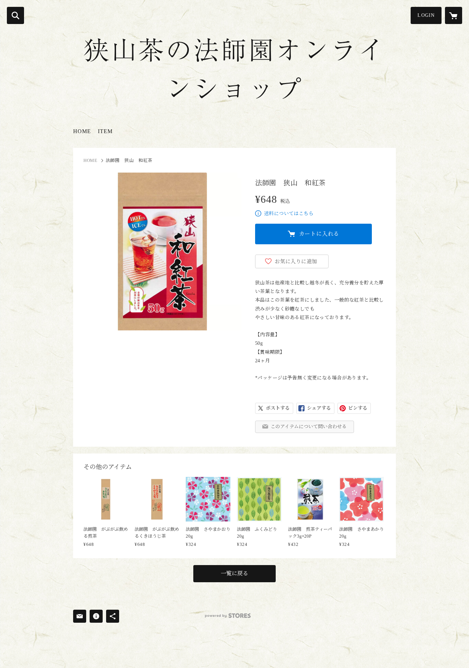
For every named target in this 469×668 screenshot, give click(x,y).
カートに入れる (319, 234)
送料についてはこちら (288, 213)
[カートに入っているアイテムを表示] (453, 15)
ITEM (105, 131)
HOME (82, 131)
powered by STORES (227, 615)
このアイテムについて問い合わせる (309, 426)
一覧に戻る (234, 573)
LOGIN (426, 15)
